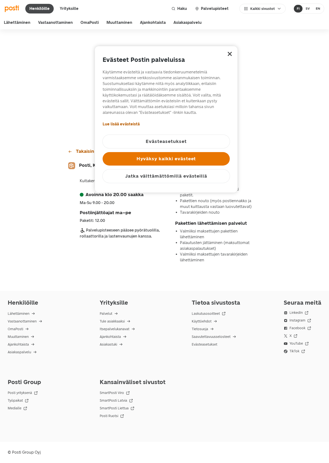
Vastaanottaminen (55, 22)
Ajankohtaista (153, 22)
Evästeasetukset (204, 344)
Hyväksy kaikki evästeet (166, 158)
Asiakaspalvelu (187, 22)
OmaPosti (89, 22)
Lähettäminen (17, 22)
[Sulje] (229, 54)
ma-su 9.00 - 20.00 (97, 203)
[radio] (298, 9)
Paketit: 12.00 (92, 221)
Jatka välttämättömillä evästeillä (166, 176)
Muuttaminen (119, 22)
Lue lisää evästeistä (121, 124)
